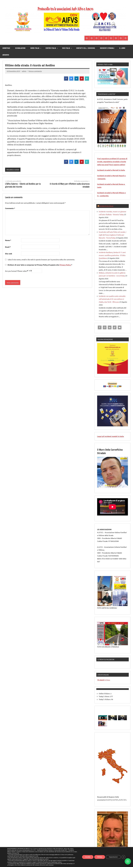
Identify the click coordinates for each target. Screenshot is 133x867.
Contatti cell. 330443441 (85, 48)
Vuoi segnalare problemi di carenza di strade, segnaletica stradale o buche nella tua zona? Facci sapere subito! (112, 161)
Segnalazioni (20, 48)
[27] (120, 487)
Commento (10, 208)
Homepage (6, 48)
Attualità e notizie (12, 170)
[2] (101, 146)
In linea (103, 680)
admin (24, 71)
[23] (112, 487)
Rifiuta (99, 857)
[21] (109, 487)
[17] (101, 487)
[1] (99, 146)
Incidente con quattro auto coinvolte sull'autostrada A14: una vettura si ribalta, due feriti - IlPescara (112, 299)
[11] (118, 486)
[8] (112, 486)
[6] (109, 146)
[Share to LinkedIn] (76, 80)
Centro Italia (51, 48)
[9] (114, 486)
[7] (110, 486)
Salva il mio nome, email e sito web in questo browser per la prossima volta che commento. (41, 259)
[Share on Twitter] (71, 80)
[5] (107, 146)
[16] (99, 487)
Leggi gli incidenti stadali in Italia (110, 436)
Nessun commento (35, 71)
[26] (118, 487)
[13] (122, 486)
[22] (110, 487)
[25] (116, 487)
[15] (126, 486)
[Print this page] (87, 80)
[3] (103, 146)
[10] (116, 486)
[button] (128, 861)
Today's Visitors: (105, 699)
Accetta (87, 857)
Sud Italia (66, 48)
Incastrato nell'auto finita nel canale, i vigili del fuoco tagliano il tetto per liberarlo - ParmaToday (112, 235)
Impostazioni (113, 857)
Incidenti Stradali (107, 48)
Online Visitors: (105, 693)
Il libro (122, 48)
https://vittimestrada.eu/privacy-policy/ (39, 859)
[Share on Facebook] (66, 80)
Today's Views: (104, 696)
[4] (105, 146)
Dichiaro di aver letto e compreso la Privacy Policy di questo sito (39, 265)
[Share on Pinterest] (82, 80)
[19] (105, 487)
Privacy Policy (65, 265)
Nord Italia (34, 48)
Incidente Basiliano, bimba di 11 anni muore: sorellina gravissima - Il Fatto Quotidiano (112, 255)
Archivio (5, 55)
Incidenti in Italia (106, 206)
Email (8, 247)
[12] (120, 486)
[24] (114, 487)
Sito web (8, 253)
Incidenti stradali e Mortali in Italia (111, 170)
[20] (107, 487)
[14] (124, 486)
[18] (103, 487)
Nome (8, 240)
